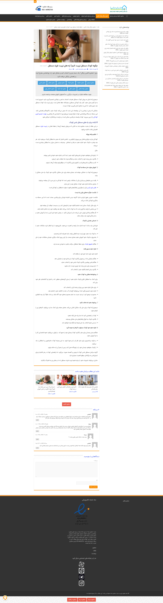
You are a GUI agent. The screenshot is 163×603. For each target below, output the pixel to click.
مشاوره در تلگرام (72, 600)
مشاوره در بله (82, 600)
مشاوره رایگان (126, 501)
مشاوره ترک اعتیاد (61, 89)
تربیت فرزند (43, 126)
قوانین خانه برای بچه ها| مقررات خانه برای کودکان (117, 32)
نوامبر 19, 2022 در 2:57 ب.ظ (41, 414)
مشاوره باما (127, 16)
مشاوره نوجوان (76, 16)
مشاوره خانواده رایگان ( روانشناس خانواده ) (118, 66)
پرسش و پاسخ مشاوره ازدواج (88, 16)
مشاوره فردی (57, 16)
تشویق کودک (88, 244)
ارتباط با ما (94, 554)
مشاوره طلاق (51, 83)
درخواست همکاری (61, 20)
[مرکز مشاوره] (44, 8)
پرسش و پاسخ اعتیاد (39, 16)
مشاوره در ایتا (91, 600)
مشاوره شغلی (49, 16)
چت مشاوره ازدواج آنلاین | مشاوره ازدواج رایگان (117, 53)
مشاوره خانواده (80, 83)
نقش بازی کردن (91, 187)
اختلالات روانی (91, 20)
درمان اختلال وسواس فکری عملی (120, 83)
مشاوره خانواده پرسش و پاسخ (117, 16)
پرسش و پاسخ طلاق (66, 16)
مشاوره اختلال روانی (50, 89)
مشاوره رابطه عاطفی (83, 89)
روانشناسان (69, 20)
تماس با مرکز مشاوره (50, 20)
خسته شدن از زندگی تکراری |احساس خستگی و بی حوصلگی (116, 79)
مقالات (94, 551)
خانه (98, 27)
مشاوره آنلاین (66, 404)
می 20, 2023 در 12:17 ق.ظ (41, 443)
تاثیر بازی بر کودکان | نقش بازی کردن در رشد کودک (116, 70)
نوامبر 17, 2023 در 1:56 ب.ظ (41, 435)
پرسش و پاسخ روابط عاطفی (80, 20)
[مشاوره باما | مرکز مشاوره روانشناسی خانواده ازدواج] (118, 9)
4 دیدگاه (70, 69)
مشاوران (94, 548)
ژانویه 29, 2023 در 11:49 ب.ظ (42, 424)
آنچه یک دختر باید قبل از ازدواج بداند (120, 63)
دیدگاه (96, 461)
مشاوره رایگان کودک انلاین (102, 16)
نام (97, 480)
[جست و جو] (35, 1)
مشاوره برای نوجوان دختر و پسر (121, 61)
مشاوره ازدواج (90, 83)
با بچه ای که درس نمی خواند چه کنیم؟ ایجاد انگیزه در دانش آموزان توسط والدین (46, 389)
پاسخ (37, 420)
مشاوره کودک (71, 83)
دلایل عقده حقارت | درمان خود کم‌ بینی (119, 40)
